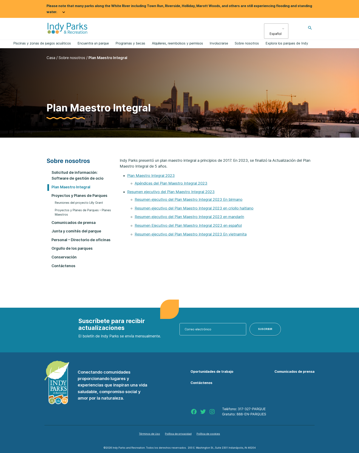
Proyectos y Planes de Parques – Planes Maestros (83, 212)
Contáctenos (63, 266)
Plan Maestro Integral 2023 (151, 175)
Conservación (64, 257)
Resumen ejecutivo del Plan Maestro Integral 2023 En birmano (188, 199)
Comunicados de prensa (74, 222)
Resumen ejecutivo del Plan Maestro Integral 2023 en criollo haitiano (194, 208)
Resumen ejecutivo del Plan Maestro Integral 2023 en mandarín (189, 217)
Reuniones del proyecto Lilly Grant (79, 202)
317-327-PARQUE (252, 409)
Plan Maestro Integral (71, 187)
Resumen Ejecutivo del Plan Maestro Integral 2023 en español (188, 225)
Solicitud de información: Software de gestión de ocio (77, 175)
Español (275, 34)
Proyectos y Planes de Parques (79, 195)
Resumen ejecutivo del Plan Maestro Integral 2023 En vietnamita (191, 234)
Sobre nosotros (72, 58)
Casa (51, 58)
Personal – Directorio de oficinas (81, 240)
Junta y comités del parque (76, 231)
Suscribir (265, 329)
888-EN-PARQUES (251, 414)
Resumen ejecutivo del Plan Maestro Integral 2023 (171, 192)
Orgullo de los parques (72, 248)
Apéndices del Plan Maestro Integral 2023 (171, 183)
